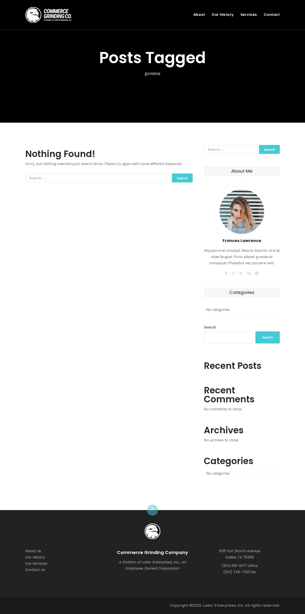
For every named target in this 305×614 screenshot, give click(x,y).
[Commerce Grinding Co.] (152, 530)
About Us (33, 551)
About (199, 14)
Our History (223, 14)
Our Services (36, 563)
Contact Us (35, 569)
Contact (272, 14)
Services (248, 14)
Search (210, 327)
